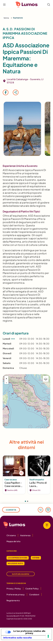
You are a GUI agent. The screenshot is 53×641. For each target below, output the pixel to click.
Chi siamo (11, 535)
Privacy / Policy (14, 588)
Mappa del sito (14, 541)
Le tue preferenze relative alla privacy (29, 632)
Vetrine (6, 18)
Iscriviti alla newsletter (20, 574)
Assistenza (25, 535)
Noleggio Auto (15, 563)
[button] (6, 378)
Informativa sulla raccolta (17, 637)
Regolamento (13, 600)
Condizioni (34, 594)
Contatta (11, 510)
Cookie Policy (32, 588)
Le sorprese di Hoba (17, 558)
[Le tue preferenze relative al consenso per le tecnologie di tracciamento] (48, 636)
